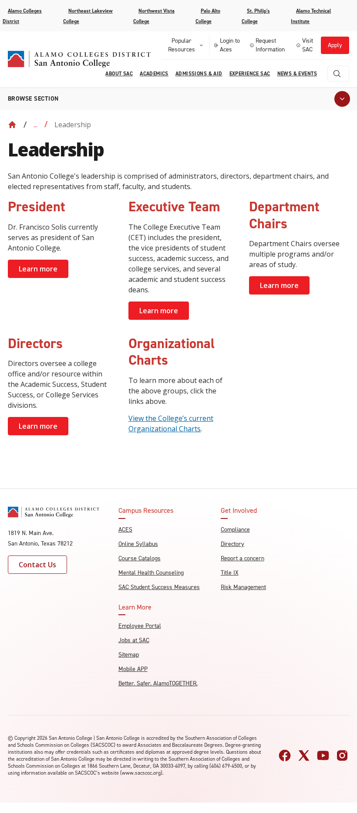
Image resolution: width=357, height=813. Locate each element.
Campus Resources (145, 510)
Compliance (235, 529)
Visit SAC (307, 45)
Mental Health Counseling (151, 573)
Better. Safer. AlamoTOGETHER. (158, 683)
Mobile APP (133, 669)
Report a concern (242, 558)
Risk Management (243, 587)
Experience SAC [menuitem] (249, 73)
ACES (125, 529)
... (35, 124)
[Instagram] (342, 755)
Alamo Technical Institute (311, 16)
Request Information (270, 45)
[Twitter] (304, 755)
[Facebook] (285, 755)
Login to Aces (230, 45)
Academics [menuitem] (154, 73)
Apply (335, 45)
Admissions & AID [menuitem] (198, 73)
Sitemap (128, 654)
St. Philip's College (256, 16)
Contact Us (37, 564)
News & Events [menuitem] (297, 73)
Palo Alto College (207, 16)
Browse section (33, 99)
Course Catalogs (139, 558)
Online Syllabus (138, 544)
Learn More (135, 607)
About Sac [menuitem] (119, 73)
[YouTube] (323, 755)
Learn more (38, 269)
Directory (232, 544)
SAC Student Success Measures (159, 587)
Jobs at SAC (133, 640)
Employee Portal (139, 626)
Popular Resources (181, 45)
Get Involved (239, 510)
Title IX (230, 573)
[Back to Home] (12, 124)
